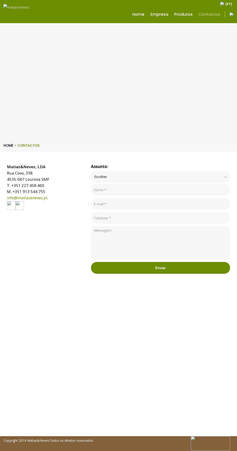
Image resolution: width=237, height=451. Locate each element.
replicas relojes (12, 427)
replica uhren (10, 415)
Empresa (159, 14)
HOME (9, 145)
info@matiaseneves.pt (27, 197)
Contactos (209, 14)
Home (138, 14)
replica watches (12, 421)
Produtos (183, 14)
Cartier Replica (11, 433)
